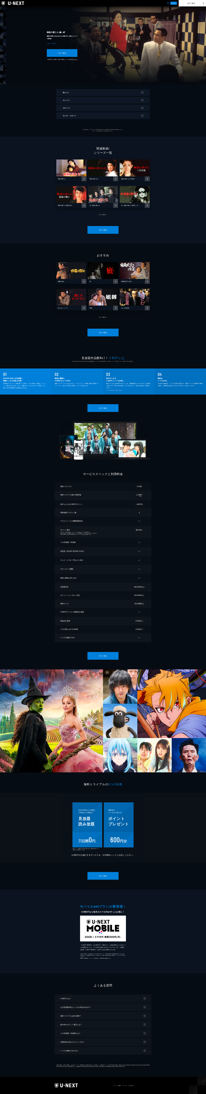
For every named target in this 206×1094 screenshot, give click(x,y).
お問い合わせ (131, 1085)
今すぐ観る (191, 3)
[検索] (168, 3)
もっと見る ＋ (103, 214)
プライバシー (124, 1085)
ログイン (173, 3)
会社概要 (119, 1085)
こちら (75, 59)
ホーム (114, 1085)
